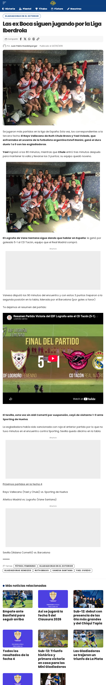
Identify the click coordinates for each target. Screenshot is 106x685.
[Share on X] (25, 39)
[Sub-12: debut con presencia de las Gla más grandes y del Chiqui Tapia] (88, 599)
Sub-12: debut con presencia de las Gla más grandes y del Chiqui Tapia (87, 617)
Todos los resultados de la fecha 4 (16, 655)
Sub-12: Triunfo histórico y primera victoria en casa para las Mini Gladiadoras (52, 659)
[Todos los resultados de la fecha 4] (18, 639)
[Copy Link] (38, 39)
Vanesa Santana (62, 570)
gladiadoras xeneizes (17, 570)
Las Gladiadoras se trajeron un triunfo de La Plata (88, 655)
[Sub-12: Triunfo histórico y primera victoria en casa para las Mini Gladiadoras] (53, 639)
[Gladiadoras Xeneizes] (53, 3)
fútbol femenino (25, 566)
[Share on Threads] (33, 39)
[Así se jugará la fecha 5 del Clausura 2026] (53, 599)
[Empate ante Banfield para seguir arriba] (18, 599)
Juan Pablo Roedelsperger (24, 46)
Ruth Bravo (42, 570)
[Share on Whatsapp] (29, 39)
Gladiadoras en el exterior (22, 16)
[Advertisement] (53, 270)
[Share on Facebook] (21, 39)
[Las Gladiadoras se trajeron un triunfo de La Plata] (88, 639)
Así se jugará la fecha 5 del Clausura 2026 (50, 615)
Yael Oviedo (83, 570)
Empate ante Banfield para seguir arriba (14, 615)
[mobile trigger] (5, 3)
